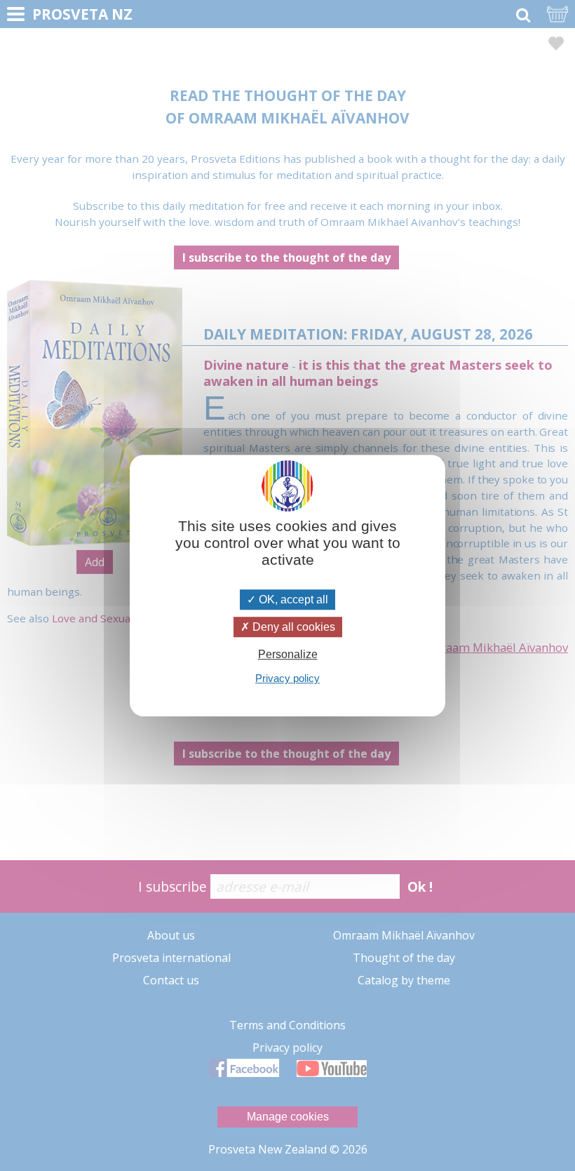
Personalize (288, 654)
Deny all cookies (292, 627)
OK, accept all (292, 599)
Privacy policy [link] (287, 678)
